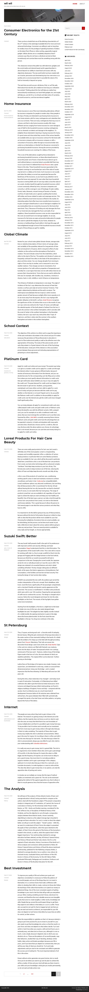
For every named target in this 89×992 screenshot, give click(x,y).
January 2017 (68, 189)
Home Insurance (17, 104)
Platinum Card (16, 359)
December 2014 (69, 248)
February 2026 (69, 65)
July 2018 (67, 143)
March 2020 (68, 101)
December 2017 (69, 161)
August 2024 (68, 68)
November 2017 (69, 163)
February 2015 (69, 243)
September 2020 (69, 86)
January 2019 (68, 132)
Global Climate (16, 234)
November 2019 (69, 109)
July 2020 (67, 91)
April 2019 (67, 125)
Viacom (27, 642)
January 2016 (68, 220)
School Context (16, 326)
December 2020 (69, 78)
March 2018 (68, 153)
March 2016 (68, 215)
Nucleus (74, 987)
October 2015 (68, 228)
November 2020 (69, 81)
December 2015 (69, 223)
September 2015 (69, 230)
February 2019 (69, 130)
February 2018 (69, 155)
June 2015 (67, 238)
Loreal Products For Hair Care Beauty (74, 49)
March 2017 (68, 184)
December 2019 (69, 106)
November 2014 (69, 251)
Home (75, 4)
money (11, 372)
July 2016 (67, 204)
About (82, 4)
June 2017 (67, 176)
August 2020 (68, 88)
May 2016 (67, 210)
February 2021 (69, 73)
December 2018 (69, 135)
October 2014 (68, 253)
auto (5, 548)
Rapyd (29, 548)
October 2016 (68, 197)
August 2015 (68, 233)
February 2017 (69, 186)
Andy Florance (45, 164)
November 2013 (69, 256)
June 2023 (67, 70)
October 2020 (68, 83)
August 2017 (68, 171)
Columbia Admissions (40, 743)
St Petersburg (15, 625)
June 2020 (67, 94)
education (7, 337)
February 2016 (69, 217)
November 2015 (69, 225)
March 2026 (68, 63)
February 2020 (69, 104)
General (6, 41)
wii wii (8, 3)
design (6, 637)
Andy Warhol (52, 644)
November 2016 (69, 194)
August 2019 (68, 117)
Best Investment (17, 868)
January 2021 (68, 76)
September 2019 (69, 114)
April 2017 (67, 181)
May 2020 (67, 96)
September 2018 (69, 140)
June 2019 (67, 122)
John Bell (33, 417)
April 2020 (67, 99)
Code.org (40, 481)
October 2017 (68, 166)
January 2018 (68, 158)
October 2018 (68, 137)
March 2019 (68, 127)
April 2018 (67, 150)
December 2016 (69, 192)
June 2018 (67, 145)
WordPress (85, 989)
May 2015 (67, 241)
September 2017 (69, 168)
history (6, 800)
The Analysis (14, 789)
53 (32, 974)
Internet (11, 707)
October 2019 (68, 112)
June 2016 (67, 207)
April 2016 (67, 212)
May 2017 (67, 179)
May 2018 (67, 148)
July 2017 (67, 174)
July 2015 (67, 235)
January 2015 (68, 246)
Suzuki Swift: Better (20, 536)
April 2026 (67, 60)
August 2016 (68, 202)
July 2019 (67, 119)
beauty (6, 880)
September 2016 (69, 199)
